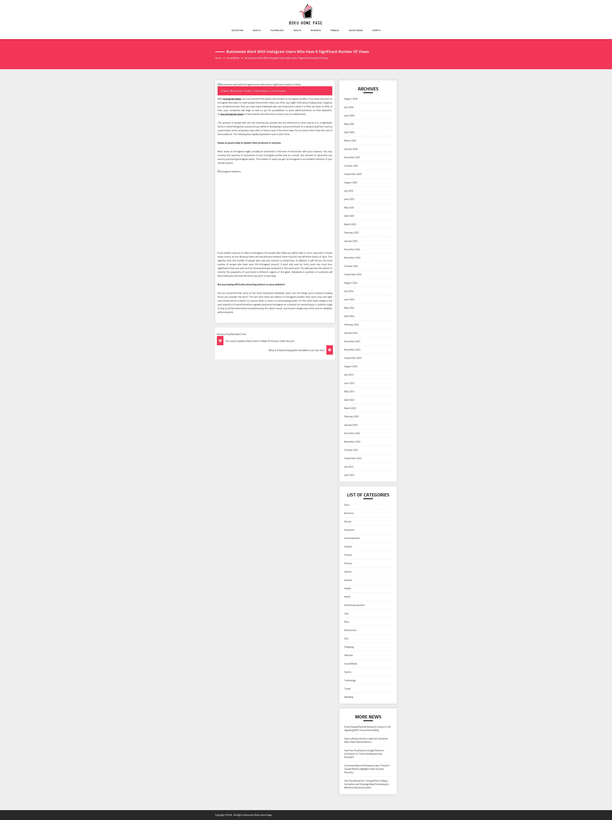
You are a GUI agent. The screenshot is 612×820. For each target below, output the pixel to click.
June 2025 (349, 199)
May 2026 (349, 124)
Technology (277, 30)
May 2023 (349, 391)
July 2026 (348, 107)
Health (257, 30)
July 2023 (348, 375)
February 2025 (351, 232)
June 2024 (349, 299)
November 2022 (352, 441)
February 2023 (351, 416)
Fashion (348, 546)
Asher (226, 90)
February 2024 (351, 324)
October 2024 (351, 266)
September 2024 (353, 274)
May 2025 (349, 207)
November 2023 (352, 349)
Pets (346, 622)
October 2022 (351, 450)
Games (348, 571)
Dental (347, 521)
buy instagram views (232, 114)
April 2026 (349, 132)
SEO (346, 638)
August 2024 (350, 283)
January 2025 (350, 241)
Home (347, 596)
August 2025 (350, 182)
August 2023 (350, 366)
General (348, 580)
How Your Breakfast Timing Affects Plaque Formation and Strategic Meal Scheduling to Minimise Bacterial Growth (366, 784)
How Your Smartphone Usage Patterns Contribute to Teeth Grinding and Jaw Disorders (364, 754)
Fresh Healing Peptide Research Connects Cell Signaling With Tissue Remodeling (367, 728)
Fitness (348, 563)
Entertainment (352, 538)
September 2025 (353, 174)
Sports (376, 30)
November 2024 (352, 257)
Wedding (348, 697)
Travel (347, 689)
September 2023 (353, 358)
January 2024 (350, 333)
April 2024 (349, 316)
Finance (334, 30)
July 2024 (348, 291)
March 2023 (350, 408)
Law (346, 613)
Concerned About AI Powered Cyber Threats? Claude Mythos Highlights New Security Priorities (367, 769)
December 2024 (352, 249)
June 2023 (349, 383)
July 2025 (348, 191)
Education (237, 30)
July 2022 (348, 467)
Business (316, 30)
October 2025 (351, 166)
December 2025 (352, 157)
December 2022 (352, 433)
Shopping (349, 647)
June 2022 (349, 475)
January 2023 (350, 425)
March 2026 (350, 140)
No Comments (279, 90)
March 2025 (350, 224)
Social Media (356, 30)
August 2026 (350, 99)
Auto (346, 505)
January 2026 (350, 149)
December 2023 (352, 341)
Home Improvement (354, 605)
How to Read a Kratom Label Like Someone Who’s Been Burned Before (366, 740)
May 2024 (349, 308)
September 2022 (353, 458)
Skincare (348, 655)
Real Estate (350, 630)
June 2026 (349, 115)
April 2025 (349, 216)
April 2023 (349, 400)
